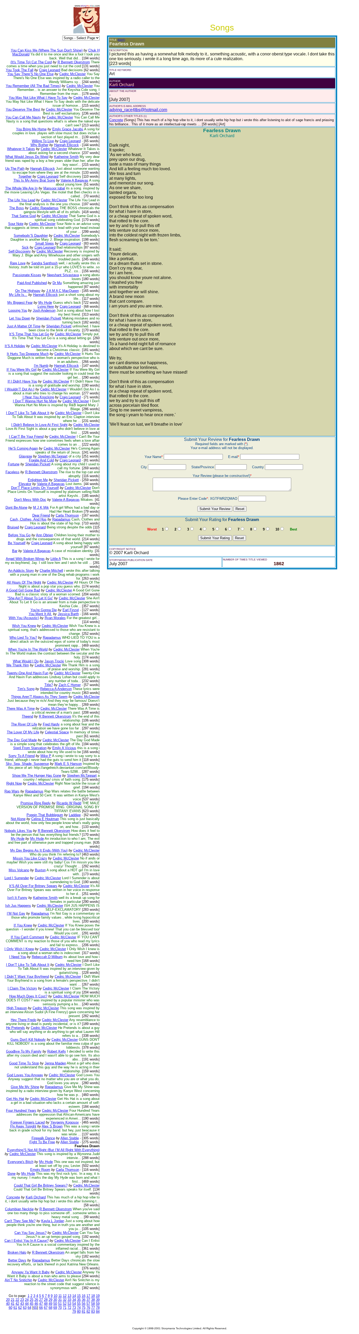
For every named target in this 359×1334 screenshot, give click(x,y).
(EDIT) (121, 39)
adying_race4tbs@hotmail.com (138, 109)
